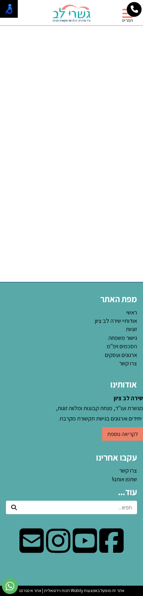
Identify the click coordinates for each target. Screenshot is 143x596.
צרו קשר (128, 470)
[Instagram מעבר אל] (58, 549)
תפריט (127, 20)
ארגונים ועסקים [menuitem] (121, 355)
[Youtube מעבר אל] (85, 549)
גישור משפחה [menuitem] (122, 337)
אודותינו (123, 384)
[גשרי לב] (71, 13)
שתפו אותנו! (124, 479)
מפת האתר (118, 299)
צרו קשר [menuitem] (128, 363)
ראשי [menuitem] (131, 312)
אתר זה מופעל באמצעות (71, 590)
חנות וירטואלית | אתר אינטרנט (44, 590)
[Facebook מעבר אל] (111, 549)
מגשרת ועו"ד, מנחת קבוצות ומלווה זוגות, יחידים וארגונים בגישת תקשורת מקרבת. (99, 408)
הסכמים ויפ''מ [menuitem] (122, 346)
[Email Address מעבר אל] (31, 549)
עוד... (127, 492)
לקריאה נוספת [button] (122, 434)
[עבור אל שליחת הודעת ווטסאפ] (10, 586)
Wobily (76, 590)
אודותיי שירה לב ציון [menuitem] (116, 320)
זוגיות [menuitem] (131, 329)
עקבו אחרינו (116, 457)
